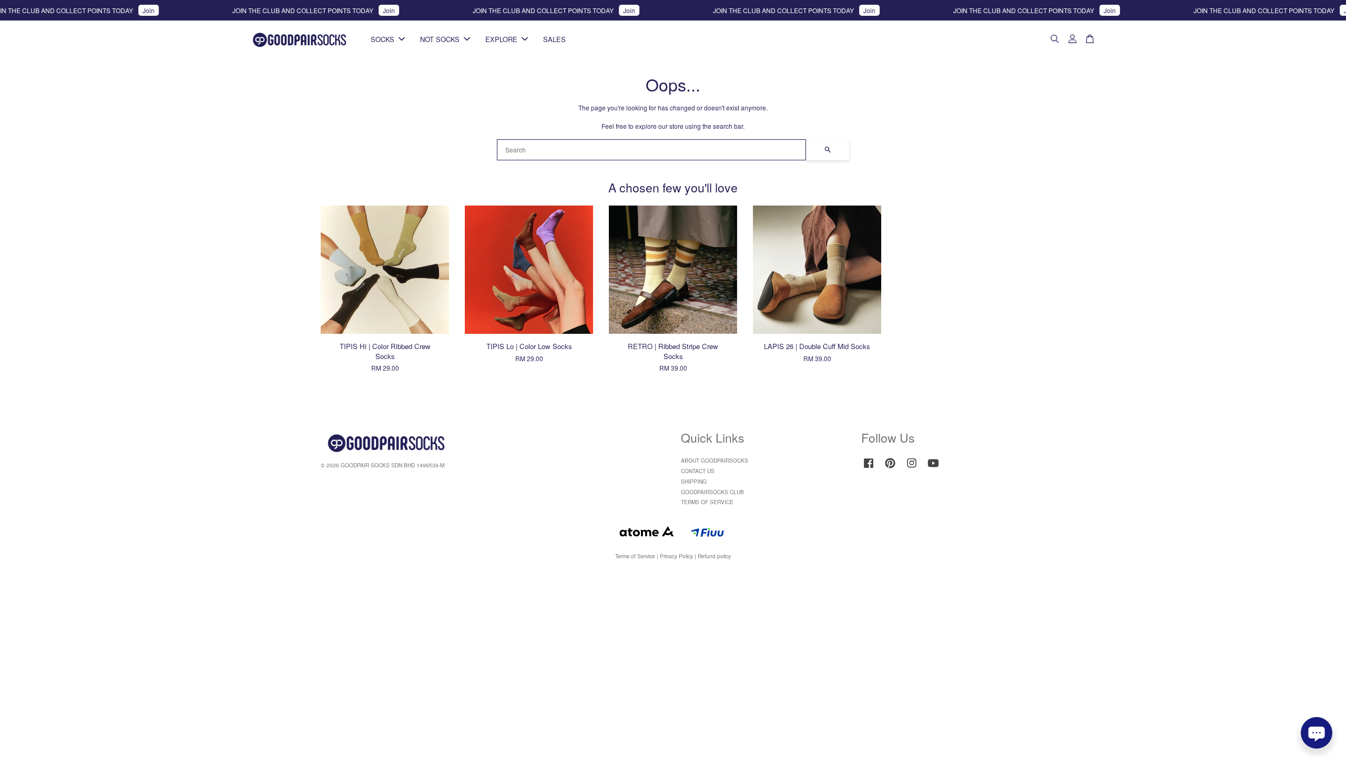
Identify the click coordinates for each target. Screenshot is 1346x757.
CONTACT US (698, 471)
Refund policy (714, 556)
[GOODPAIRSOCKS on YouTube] (933, 468)
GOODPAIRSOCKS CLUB (712, 492)
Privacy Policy (676, 556)
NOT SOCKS (440, 39)
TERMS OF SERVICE (707, 502)
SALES (554, 39)
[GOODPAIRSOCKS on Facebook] (868, 468)
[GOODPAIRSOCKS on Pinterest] (890, 468)
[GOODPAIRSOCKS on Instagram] (911, 468)
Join (126, 10)
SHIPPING (694, 481)
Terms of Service (635, 556)
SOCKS (382, 39)
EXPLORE (501, 39)
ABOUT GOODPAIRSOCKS (714, 460)
